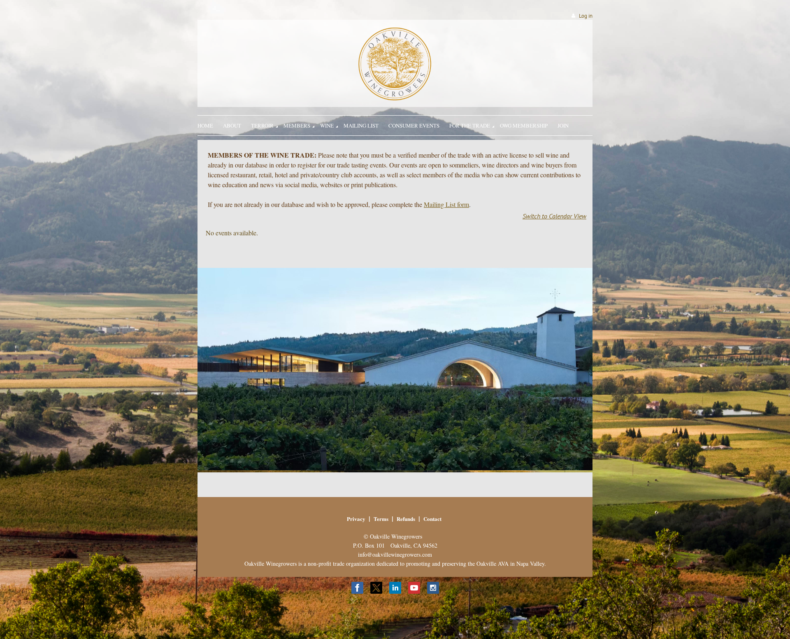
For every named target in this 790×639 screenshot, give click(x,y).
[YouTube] (414, 588)
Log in (585, 15)
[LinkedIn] (395, 588)
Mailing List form (446, 204)
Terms (381, 519)
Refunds (406, 519)
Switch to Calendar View (554, 216)
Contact (432, 519)
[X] (376, 588)
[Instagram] (433, 588)
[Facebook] (357, 588)
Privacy (356, 519)
